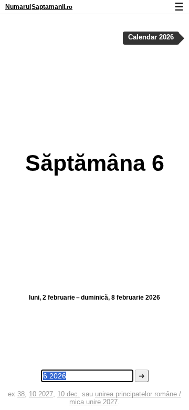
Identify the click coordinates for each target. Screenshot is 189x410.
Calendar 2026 (151, 37)
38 (21, 394)
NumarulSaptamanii (38, 7)
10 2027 (41, 394)
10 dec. (68, 394)
